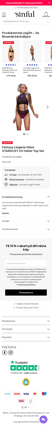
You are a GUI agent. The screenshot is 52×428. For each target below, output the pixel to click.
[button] (49, 3)
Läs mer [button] (5, 213)
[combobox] (24, 21)
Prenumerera (26, 292)
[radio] (6, 65)
